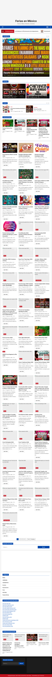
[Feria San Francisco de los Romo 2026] (10, 465)
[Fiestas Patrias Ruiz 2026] (8, 123)
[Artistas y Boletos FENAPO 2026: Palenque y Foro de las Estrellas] (26, 174)
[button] (2, 27)
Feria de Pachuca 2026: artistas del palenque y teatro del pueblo (10, 234)
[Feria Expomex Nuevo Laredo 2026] (10, 148)
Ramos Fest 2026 (7, 95)
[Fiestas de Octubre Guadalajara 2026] (42, 148)
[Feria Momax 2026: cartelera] (26, 408)
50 (28, 539)
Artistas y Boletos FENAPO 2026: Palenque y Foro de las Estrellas (26, 182)
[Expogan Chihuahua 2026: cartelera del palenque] (26, 148)
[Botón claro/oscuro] (47, 27)
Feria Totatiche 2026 (24, 442)
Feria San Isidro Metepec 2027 (9, 611)
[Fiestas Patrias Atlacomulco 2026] (10, 517)
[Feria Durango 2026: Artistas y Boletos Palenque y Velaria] (26, 277)
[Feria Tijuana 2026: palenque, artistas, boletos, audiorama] (42, 200)
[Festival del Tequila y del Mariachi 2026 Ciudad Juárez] (42, 465)
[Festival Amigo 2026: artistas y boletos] (37, 91)
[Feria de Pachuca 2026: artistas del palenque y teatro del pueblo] (10, 226)
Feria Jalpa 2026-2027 (24, 337)
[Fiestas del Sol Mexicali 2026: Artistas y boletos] (10, 200)
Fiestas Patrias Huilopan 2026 (42, 499)
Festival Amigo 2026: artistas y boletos (37, 95)
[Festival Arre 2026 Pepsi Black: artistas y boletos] (26, 58)
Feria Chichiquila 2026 (8, 442)
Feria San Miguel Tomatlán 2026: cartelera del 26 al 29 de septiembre (9, 416)
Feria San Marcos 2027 (7, 606)
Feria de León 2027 (7, 603)
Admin (4, 75)
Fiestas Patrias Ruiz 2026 (41, 337)
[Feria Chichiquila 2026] (10, 436)
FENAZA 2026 (5, 618)
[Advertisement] (26, 9)
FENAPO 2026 (5, 615)
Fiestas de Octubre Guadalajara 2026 (10, 620)
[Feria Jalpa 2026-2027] (26, 331)
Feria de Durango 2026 (7, 614)
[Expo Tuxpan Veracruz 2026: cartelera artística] (26, 200)
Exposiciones (5, 587)
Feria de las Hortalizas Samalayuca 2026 (42, 31)
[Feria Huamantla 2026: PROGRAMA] (42, 226)
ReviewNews (35, 675)
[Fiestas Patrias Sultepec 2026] (20, 123)
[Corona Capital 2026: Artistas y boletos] (42, 277)
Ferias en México (26, 21)
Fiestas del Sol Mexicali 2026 (9, 623)
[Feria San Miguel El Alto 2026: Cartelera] (10, 492)
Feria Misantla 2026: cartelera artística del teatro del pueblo (25, 234)
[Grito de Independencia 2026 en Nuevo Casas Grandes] (32, 123)
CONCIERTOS (6, 66)
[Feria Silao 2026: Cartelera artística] (10, 252)
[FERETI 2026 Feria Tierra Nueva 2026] (26, 492)
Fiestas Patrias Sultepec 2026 (42, 362)
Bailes (4, 577)
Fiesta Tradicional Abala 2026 (26, 362)
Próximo (33, 539)
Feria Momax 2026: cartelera (26, 414)
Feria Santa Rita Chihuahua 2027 (9, 609)
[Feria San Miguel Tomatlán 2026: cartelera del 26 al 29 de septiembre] (10, 408)
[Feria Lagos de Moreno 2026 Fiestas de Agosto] (42, 174)
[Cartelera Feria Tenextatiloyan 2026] (42, 408)
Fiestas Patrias (6, 125)
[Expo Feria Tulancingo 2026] (26, 252)
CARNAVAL (5, 580)
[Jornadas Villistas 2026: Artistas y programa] (42, 252)
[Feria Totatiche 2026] (26, 436)
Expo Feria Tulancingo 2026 (25, 259)
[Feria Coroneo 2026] (10, 331)
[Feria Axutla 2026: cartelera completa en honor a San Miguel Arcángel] (26, 380)
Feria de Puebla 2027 (7, 612)
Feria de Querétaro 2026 (8, 626)
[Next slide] (48, 36)
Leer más (6, 165)
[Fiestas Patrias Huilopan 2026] (42, 492)
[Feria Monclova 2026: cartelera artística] (10, 174)
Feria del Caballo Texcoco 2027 (9, 608)
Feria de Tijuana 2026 (7, 617)
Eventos (4, 585)
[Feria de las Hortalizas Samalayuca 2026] (26, 303)
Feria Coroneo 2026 (7, 337)
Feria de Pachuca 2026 (7, 621)
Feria (11, 106)
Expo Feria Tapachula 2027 (8, 605)
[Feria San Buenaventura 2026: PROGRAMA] (10, 277)
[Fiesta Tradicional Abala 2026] (26, 356)
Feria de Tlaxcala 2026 (7, 624)
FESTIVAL (5, 93)
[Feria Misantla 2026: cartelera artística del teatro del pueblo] (26, 226)
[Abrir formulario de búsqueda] (50, 27)
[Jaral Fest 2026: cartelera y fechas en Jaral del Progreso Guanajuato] (26, 465)
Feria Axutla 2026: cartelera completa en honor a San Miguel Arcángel (25, 388)
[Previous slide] (47, 36)
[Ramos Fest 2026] (14, 91)
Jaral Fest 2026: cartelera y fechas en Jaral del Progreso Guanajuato (26, 473)
